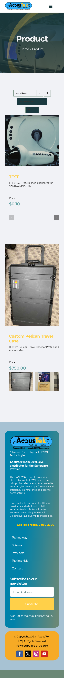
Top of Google (39, 645)
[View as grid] (29, 110)
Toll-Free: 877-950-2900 (38, 524)
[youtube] (44, 654)
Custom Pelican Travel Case (31, 338)
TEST (14, 176)
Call (19, 524)
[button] (11, 217)
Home (25, 49)
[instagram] (36, 654)
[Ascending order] (47, 93)
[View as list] (35, 110)
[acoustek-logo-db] (18, 3)
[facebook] (19, 654)
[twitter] (28, 654)
